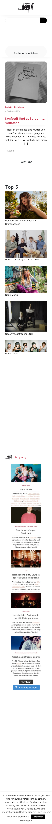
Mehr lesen (26, 820)
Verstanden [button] (38, 817)
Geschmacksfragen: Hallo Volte (22, 259)
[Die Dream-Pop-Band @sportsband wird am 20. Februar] (26, 656)
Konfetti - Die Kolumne (14, 107)
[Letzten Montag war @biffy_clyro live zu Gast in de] (26, 570)
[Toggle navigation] (5, 26)
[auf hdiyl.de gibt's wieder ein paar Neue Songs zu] (26, 485)
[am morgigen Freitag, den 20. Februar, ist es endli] (26, 528)
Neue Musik (11, 294)
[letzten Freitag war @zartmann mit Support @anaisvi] (26, 613)
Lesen (10, 150)
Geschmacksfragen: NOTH (19, 333)
